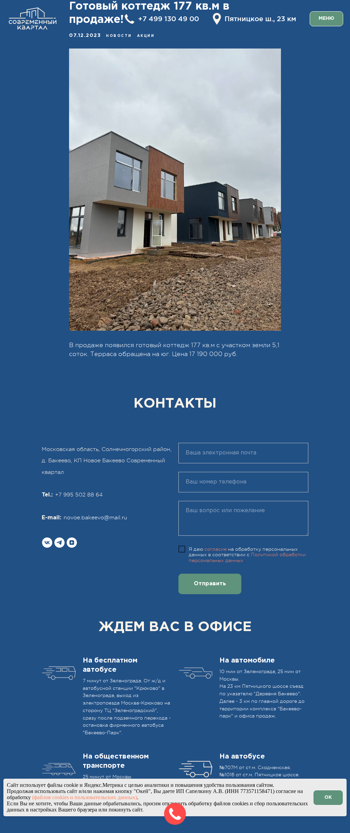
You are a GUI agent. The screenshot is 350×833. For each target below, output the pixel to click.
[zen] (72, 542)
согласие (215, 549)
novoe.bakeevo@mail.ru (95, 518)
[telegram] (59, 542)
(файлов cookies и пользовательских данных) (84, 797)
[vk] (47, 542)
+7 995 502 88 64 (79, 495)
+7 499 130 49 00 (168, 19)
